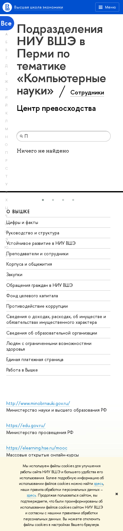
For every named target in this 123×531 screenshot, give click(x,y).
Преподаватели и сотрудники (37, 253)
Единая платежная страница (34, 359)
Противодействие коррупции (37, 306)
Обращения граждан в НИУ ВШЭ (39, 285)
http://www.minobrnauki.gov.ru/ (38, 403)
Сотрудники (87, 92)
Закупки (14, 274)
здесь (98, 483)
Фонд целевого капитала (32, 296)
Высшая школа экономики (38, 7)
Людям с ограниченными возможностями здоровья (48, 346)
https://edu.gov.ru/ (25, 425)
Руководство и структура (32, 233)
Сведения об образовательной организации (51, 333)
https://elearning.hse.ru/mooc (36, 448)
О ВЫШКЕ (18, 211)
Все (6, 23)
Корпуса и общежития (29, 264)
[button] (43, 200)
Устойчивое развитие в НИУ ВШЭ (41, 243)
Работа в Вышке (22, 370)
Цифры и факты (22, 222)
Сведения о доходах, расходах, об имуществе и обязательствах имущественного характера (56, 319)
